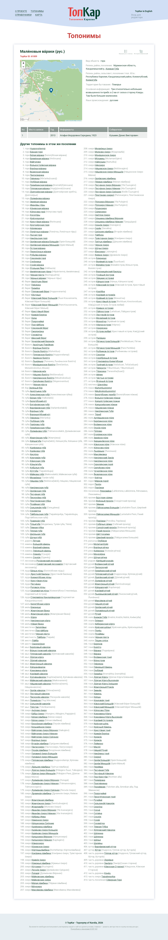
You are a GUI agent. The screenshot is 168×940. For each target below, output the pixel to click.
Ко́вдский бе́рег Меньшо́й (44, 304)
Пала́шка (101, 338)
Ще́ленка (98, 833)
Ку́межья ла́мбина (40, 863)
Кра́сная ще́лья (103, 627)
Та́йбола (41, 637)
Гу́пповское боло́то (43, 354)
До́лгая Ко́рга (101, 677)
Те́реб (98, 414)
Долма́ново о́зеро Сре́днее (45, 790)
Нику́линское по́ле (103, 461)
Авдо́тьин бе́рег (39, 281)
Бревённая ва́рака (39, 158)
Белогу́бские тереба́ (105, 394)
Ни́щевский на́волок (40, 683)
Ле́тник (36, 540)
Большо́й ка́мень (41, 544)
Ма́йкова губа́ (37, 474)
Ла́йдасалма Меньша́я (108, 514)
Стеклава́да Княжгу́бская (109, 361)
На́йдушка (100, 162)
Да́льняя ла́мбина (40, 767)
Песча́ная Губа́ (101, 770)
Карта (38, 15)
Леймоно (98, 743)
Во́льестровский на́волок (43, 650)
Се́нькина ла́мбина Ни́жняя (109, 221)
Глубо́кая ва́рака (38, 181)
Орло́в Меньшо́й (102, 763)
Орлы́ (34, 318)
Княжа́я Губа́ (100, 617)
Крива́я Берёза (39, 314)
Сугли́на (98, 813)
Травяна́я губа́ (37, 521)
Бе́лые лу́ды (37, 570)
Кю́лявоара (36, 228)
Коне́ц (107, 873)
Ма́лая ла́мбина (39, 883)
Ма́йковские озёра (41, 880)
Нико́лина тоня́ (101, 753)
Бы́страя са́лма (104, 497)
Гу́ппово (98, 431)
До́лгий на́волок (38, 660)
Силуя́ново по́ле (102, 467)
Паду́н (98, 484)
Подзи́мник (99, 786)
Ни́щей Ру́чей (100, 750)
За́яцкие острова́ (105, 278)
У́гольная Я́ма (37, 268)
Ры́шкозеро (101, 208)
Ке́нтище (36, 295)
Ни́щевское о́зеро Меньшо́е (109, 172)
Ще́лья (97, 840)
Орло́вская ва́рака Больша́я (44, 241)
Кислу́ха (34, 454)
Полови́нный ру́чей (105, 610)
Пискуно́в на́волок (39, 697)
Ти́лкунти (101, 368)
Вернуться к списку (125, 54)
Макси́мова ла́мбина (42, 890)
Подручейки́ (37, 321)
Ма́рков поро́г (102, 481)
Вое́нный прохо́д (104, 501)
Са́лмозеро (100, 211)
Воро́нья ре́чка (101, 547)
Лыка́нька (38, 361)
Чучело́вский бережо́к (42, 341)
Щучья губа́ (36, 537)
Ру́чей (98, 614)
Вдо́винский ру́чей (104, 564)
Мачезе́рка (99, 554)
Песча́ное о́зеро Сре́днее (108, 191)
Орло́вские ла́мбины (105, 178)
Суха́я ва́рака (37, 265)
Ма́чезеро (36, 886)
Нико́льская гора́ (38, 238)
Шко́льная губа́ (37, 534)
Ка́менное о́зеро (39, 820)
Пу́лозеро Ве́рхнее (104, 201)
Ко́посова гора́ (37, 211)
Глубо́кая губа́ (37, 421)
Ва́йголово (35, 162)
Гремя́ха (35, 288)
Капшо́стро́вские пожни (107, 401)
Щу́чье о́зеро (101, 248)
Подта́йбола (37, 324)
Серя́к (98, 228)
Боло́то (97, 647)
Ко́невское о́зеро (40, 846)
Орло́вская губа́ (38, 491)
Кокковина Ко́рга (102, 713)
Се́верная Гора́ (114, 880)
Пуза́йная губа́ (37, 504)
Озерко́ (97, 757)
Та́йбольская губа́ (39, 514)
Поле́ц (98, 630)
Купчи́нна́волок (38, 677)
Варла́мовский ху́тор (105, 846)
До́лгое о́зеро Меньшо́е (43, 773)
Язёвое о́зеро (102, 255)
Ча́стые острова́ (104, 378)
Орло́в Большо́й (102, 760)
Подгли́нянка (100, 783)
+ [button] (23, 63)
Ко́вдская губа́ (37, 461)
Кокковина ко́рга (38, 670)
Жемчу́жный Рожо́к (104, 687)
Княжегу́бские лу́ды (41, 577)
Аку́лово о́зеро (39, 710)
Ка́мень (98, 693)
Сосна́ (97, 810)
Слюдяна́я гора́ (38, 258)
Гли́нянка (34, 178)
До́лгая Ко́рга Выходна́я (106, 680)
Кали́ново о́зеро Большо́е (44, 830)
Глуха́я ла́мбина (39, 750)
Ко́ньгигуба (35, 464)
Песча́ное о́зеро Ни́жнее (107, 188)
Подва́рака (99, 780)
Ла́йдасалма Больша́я (107, 507)
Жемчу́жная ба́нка (40, 610)
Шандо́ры (102, 384)
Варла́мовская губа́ (40, 408)
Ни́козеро (100, 165)
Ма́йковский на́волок (41, 680)
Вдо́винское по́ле (103, 424)
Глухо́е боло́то (40, 351)
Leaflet (67, 120)
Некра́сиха (101, 328)
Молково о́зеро (102, 152)
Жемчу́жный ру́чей (104, 584)
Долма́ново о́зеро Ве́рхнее (45, 780)
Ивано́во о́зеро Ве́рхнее (43, 810)
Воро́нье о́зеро (39, 740)
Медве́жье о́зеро (103, 148)
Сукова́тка (36, 334)
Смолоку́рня (38, 644)
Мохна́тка (101, 321)
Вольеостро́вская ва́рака (43, 165)
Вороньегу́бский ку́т (40, 414)
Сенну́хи (100, 354)
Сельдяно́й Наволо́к (104, 803)
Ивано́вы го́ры (37, 205)
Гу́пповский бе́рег (40, 291)
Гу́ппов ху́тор (111, 853)
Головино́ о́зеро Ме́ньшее (44, 757)
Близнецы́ (36, 607)
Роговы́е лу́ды (38, 587)
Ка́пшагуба (35, 441)
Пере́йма (98, 767)
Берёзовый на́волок (40, 647)
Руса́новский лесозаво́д (49, 560)
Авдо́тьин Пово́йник (43, 344)
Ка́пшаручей (101, 587)
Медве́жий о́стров (105, 318)
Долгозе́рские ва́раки (41, 191)
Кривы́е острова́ (104, 308)
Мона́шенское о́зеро (105, 155)
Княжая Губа (112, 68)
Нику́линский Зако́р (104, 457)
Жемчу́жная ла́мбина (42, 800)
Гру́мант (99, 620)
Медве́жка (35, 477)
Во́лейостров (103, 265)
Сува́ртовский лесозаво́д (50, 564)
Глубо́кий (98, 670)
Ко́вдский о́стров (105, 285)
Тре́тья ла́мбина (103, 241)
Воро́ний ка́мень (41, 547)
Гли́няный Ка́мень (103, 667)
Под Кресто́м (101, 777)
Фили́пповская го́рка (40, 271)
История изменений (141, 54)
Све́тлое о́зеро (102, 215)
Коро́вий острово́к (105, 295)
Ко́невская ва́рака (39, 208)
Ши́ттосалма (103, 534)
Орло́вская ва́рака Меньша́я (44, 245)
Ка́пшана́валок (37, 667)
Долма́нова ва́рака (40, 198)
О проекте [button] (21, 11)
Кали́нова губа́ (37, 451)
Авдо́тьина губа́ (38, 391)
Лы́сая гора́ (36, 235)
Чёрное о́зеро (102, 245)
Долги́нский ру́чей (104, 577)
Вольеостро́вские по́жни (107, 398)
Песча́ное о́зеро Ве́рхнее (108, 185)
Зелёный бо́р (36, 388)
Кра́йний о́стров (104, 298)
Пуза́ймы (99, 634)
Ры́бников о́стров (105, 351)
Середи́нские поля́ (103, 464)
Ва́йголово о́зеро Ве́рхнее (44, 730)
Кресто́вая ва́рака (39, 221)
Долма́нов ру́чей (103, 580)
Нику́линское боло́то (43, 378)
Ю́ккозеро (100, 251)
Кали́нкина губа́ (38, 447)
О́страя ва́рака (37, 248)
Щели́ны (98, 843)
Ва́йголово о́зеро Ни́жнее (44, 733)
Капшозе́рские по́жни (106, 404)
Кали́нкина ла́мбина (41, 826)
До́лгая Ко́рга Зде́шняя (106, 683)
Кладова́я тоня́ (101, 700)
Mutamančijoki (101, 544)
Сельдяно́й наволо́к (40, 703)
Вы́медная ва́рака (39, 172)
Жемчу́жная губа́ (38, 437)
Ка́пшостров (102, 281)
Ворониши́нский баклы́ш (108, 271)
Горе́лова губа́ (37, 424)
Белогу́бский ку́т (38, 401)
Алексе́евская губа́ (40, 394)
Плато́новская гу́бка (40, 501)
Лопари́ (35, 873)
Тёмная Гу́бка (101, 826)
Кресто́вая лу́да (39, 580)
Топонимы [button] (37, 11)
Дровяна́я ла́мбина (41, 793)
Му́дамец (100, 158)
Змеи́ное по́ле (101, 437)
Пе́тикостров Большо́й (108, 341)
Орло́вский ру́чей (104, 607)
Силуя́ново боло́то (42, 381)
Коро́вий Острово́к (103, 720)
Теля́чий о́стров (104, 364)
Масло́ (97, 747)
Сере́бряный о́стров (106, 358)
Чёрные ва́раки (38, 278)
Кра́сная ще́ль (101, 723)
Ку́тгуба (34, 471)
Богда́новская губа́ (39, 404)
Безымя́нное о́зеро (41, 727)
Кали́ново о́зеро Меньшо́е (44, 833)
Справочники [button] (23, 15)
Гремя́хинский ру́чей (105, 570)
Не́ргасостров (103, 324)
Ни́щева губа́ (36, 481)
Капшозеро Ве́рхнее (41, 836)
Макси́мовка (100, 454)
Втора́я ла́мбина (39, 743)
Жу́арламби (37, 806)
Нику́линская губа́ (39, 487)
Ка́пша (97, 697)
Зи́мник (100, 504)
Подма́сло (35, 700)
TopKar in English (143, 11)
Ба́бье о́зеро (37, 713)
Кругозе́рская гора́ (39, 225)
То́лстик (34, 707)
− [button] (23, 66)
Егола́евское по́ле (103, 434)
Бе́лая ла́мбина (39, 717)
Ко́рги (34, 617)
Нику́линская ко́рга (40, 620)
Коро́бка (100, 291)
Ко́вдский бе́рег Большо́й (44, 298)
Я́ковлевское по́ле (103, 474)
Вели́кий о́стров (104, 261)
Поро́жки (99, 487)
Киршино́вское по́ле (104, 441)
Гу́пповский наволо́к (40, 654)
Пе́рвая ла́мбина (103, 181)
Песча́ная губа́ (37, 494)
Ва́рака (97, 650)
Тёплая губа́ (36, 531)
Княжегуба (91, 80)
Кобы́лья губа (37, 467)
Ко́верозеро (37, 843)
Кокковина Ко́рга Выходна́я (108, 717)
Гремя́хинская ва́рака (41, 185)
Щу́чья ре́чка (100, 557)
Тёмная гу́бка (37, 527)
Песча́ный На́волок (104, 773)
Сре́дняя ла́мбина (104, 231)
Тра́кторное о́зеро (104, 238)
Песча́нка (36, 584)
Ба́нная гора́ (36, 152)
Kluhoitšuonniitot (103, 388)
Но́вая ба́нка (37, 624)
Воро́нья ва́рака (38, 168)
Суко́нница (35, 261)
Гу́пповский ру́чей (104, 574)
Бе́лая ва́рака (37, 155)
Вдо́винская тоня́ (103, 657)
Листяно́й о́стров (105, 314)
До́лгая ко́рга (37, 657)
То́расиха (101, 371)
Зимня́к (97, 690)
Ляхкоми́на (105, 491)
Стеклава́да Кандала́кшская (45, 597)
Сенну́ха (98, 806)
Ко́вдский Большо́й (104, 703)
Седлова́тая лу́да (40, 590)
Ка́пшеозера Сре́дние (42, 823)
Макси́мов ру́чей (103, 600)
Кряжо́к (98, 737)
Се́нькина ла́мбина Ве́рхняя (109, 218)
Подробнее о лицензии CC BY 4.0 (84, 929)
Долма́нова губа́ (38, 431)
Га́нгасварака (37, 175)
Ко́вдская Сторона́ (114, 866)
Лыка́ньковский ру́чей (106, 594)
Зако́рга (108, 863)
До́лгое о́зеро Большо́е (43, 770)
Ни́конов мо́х (39, 371)
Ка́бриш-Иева (38, 816)
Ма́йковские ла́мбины (42, 876)
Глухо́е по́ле (100, 427)
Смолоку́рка (37, 331)
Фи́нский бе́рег (38, 338)
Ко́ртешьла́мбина (40, 850)
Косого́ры (35, 215)
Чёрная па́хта (37, 275)
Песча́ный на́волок (40, 693)
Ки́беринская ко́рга (105, 624)
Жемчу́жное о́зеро (41, 803)
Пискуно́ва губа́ (38, 497)
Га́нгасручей (101, 567)
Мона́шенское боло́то (44, 364)
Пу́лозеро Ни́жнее (104, 205)
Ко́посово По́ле (102, 710)
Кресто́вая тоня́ (102, 730)
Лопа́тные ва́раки (39, 231)
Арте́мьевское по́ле (104, 418)
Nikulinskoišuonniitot (105, 391)
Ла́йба (35, 640)
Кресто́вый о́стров (106, 301)
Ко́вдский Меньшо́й (104, 707)
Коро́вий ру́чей (102, 590)
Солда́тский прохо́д (106, 527)
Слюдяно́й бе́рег (39, 328)
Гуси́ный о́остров (105, 275)
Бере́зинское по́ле (103, 421)
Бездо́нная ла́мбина (41, 723)
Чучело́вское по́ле (103, 471)
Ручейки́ (98, 800)
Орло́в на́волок (37, 690)
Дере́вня (108, 860)
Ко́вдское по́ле (101, 444)
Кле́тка (98, 477)
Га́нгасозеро (37, 747)
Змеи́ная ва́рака (38, 201)
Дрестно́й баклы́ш (40, 574)
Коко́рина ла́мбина (41, 853)
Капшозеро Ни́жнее (41, 840)
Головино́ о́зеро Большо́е (44, 753)
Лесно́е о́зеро (38, 870)
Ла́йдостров (102, 311)
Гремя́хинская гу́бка (40, 427)
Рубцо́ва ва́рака (38, 255)
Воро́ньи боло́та (41, 348)
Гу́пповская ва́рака (40, 188)
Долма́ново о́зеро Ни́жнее (45, 783)
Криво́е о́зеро (38, 860)
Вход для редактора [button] (137, 16)
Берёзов (98, 644)
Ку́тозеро (36, 866)
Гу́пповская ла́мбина (42, 760)
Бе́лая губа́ (35, 398)
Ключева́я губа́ (37, 457)
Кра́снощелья (37, 218)
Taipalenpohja (108, 876)
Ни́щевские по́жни (104, 408)
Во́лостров (99, 660)
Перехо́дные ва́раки (40, 251)
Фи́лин (99, 374)
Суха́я (97, 820)
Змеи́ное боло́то (41, 358)
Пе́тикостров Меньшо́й (108, 348)
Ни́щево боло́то (41, 374)
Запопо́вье (40, 627)
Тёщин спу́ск (101, 640)
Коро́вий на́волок (39, 673)
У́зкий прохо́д (103, 531)
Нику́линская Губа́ (104, 411)
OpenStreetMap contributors (76, 120)
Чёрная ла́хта (42, 634)
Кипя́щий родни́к (105, 560)
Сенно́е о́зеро (102, 225)
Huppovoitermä (37, 148)
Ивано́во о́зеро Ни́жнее (43, 813)
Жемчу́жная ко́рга (40, 614)
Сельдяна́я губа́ (38, 507)
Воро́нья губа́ (36, 411)
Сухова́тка (99, 823)
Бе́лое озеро (37, 720)
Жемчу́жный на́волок (41, 663)
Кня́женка (99, 550)
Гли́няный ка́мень (42, 550)
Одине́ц (37, 554)
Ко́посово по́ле (101, 447)
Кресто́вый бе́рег (40, 311)
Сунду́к (36, 557)
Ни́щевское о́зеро (104, 168)
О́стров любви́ (103, 331)
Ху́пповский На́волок (104, 830)
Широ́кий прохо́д (105, 537)
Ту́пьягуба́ (35, 524)
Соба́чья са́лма (104, 524)
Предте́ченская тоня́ (104, 796)
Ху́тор (98, 850)
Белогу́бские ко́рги (40, 604)
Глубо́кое (102, 540)
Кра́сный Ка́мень (102, 727)
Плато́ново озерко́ (104, 195)
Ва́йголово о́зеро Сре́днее (44, 737)
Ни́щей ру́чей (101, 604)
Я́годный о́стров (104, 381)
